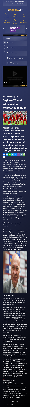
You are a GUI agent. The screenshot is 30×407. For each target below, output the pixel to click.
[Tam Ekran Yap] (25, 83)
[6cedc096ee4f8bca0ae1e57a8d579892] (5, 92)
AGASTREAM (15, 401)
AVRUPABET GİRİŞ (19, 1)
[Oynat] (9, 83)
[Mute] (22, 83)
